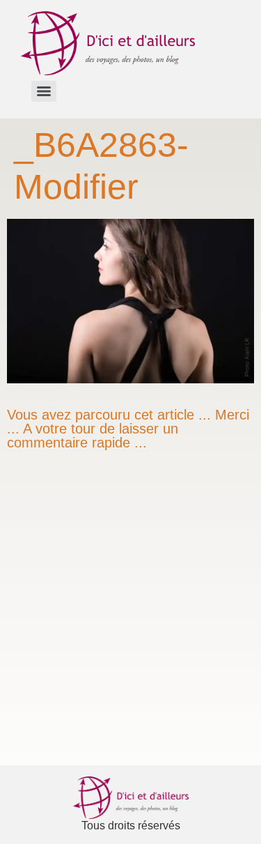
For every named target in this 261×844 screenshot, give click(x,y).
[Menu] (43, 91)
